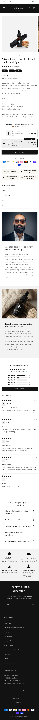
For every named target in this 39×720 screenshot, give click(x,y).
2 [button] (21, 493)
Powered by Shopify (24, 716)
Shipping (4, 78)
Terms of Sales (8, 645)
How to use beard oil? (12, 520)
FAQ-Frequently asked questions (14, 627)
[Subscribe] (33, 604)
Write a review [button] (19, 389)
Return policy (8, 636)
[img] (6, 400)
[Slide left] (15, 55)
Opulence (16, 716)
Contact (6, 658)
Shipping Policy (9, 632)
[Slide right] (24, 55)
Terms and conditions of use (12, 650)
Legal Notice (8, 623)
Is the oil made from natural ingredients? (15, 533)
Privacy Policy (8, 641)
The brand (7, 654)
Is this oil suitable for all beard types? (18, 526)
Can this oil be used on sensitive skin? (18, 541)
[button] (4, 8)
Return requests (8, 663)
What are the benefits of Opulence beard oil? (17, 512)
